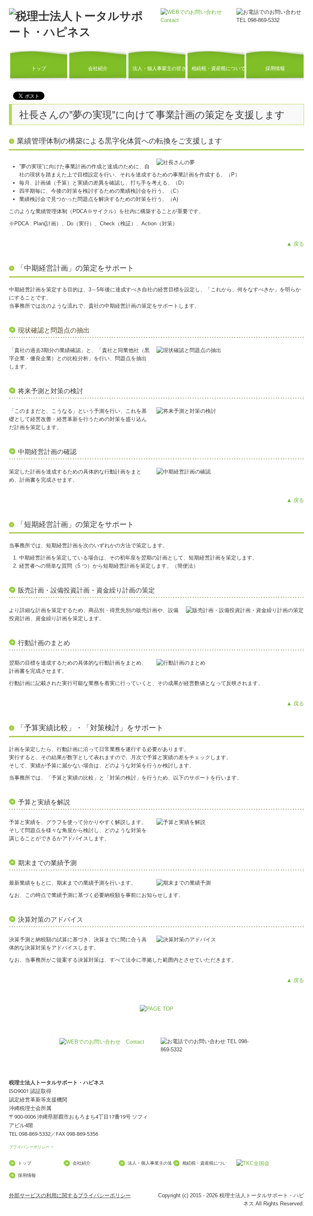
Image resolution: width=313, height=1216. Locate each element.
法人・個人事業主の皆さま (158, 68)
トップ (38, 68)
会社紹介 (98, 68)
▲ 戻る (295, 244)
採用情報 (275, 68)
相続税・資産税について (218, 68)
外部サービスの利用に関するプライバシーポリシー (70, 1195)
